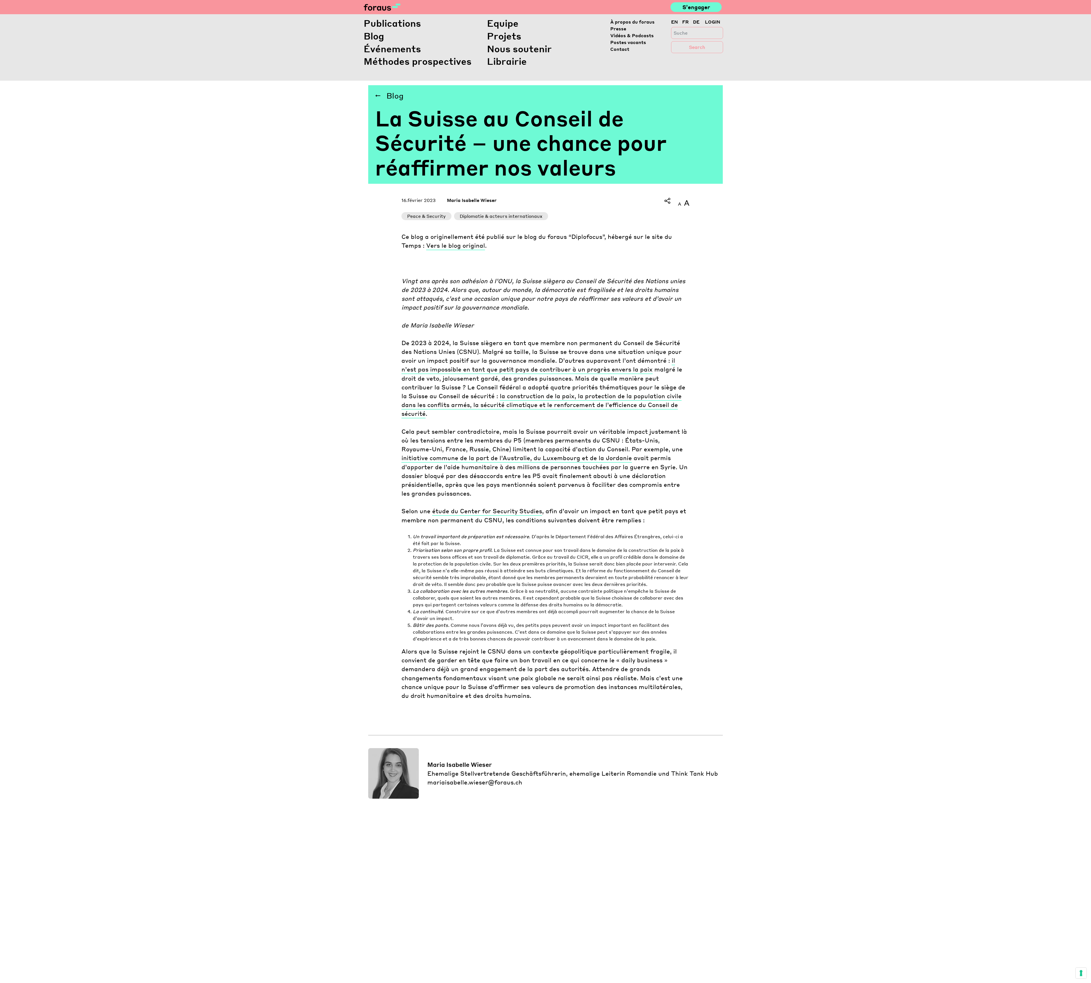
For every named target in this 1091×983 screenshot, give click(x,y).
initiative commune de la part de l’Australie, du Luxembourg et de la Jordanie (516, 458)
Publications (392, 23)
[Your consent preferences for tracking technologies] (1081, 973)
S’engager (696, 7)
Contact (619, 49)
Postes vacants (628, 42)
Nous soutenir (519, 49)
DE (696, 22)
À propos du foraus (632, 22)
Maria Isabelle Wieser (472, 200)
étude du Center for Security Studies (487, 511)
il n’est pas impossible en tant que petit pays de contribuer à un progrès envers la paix (538, 364)
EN (674, 22)
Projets (504, 36)
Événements (392, 49)
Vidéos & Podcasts (632, 35)
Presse (618, 29)
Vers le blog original (455, 245)
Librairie (507, 61)
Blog (374, 36)
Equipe (503, 23)
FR (685, 22)
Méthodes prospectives (418, 61)
